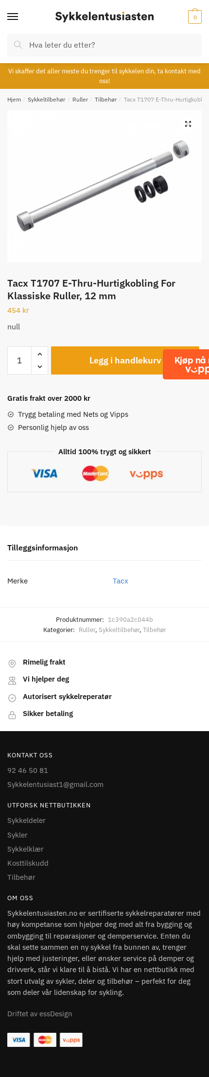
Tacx (120, 580)
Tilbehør (106, 99)
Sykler (17, 834)
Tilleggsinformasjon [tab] (42, 547)
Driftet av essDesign (39, 1013)
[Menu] (21, 17)
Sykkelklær (25, 849)
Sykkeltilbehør (46, 99)
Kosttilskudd (28, 863)
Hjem (14, 99)
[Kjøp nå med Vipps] (200, 364)
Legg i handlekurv (125, 360)
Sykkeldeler (26, 820)
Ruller (80, 99)
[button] (188, 124)
